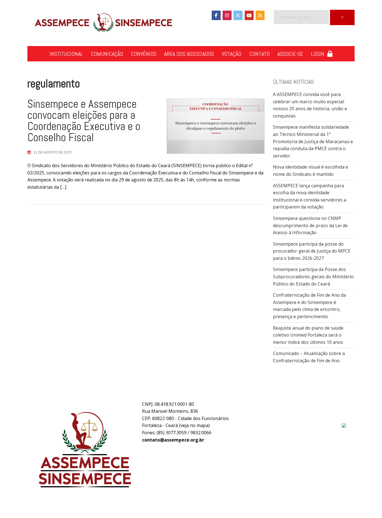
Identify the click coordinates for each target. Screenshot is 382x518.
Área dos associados (189, 53)
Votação (231, 53)
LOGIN (319, 53)
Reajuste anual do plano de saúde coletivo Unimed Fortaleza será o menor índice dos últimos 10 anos (308, 335)
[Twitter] (238, 15)
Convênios (143, 53)
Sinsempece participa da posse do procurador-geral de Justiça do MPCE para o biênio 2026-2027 (311, 251)
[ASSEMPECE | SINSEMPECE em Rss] (260, 15)
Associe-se (290, 53)
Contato (259, 53)
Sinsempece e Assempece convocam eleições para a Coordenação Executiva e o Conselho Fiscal (83, 121)
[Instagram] (227, 15)
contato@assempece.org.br (173, 440)
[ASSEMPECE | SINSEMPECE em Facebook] (216, 15)
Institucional (66, 53)
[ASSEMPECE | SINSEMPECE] (103, 23)
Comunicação (107, 53)
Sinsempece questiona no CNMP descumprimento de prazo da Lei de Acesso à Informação (310, 225)
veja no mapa (194, 425)
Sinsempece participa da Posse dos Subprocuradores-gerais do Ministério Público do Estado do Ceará (313, 276)
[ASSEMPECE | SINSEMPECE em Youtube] (249, 15)
